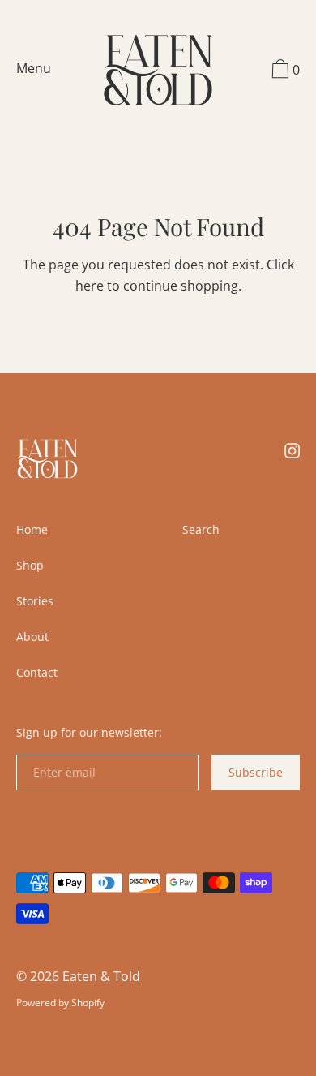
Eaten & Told (101, 976)
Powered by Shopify (60, 1002)
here (89, 286)
